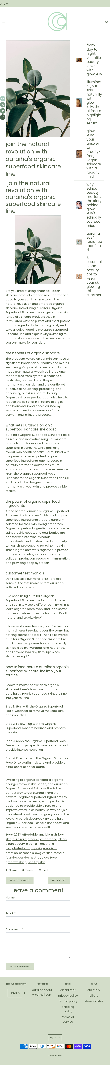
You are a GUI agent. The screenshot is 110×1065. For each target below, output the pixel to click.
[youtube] (2, 98)
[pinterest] (2, 111)
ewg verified (44, 853)
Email (11, 913)
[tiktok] (2, 117)
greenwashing (16, 862)
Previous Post (19, 880)
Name (11, 897)
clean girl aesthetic (40, 844)
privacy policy (68, 996)
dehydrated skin (17, 848)
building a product (25, 839)
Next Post (59, 880)
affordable (30, 835)
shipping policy (68, 1009)
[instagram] (2, 104)
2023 (17, 835)
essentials (26, 853)
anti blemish (48, 835)
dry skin (36, 848)
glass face (49, 858)
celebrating (48, 839)
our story (93, 990)
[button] (55, 1037)
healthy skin (36, 862)
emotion (12, 853)
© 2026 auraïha (55, 1055)
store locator (93, 1001)
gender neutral (29, 858)
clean (62, 839)
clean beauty (15, 844)
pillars (93, 996)
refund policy (68, 1001)
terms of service (68, 1019)
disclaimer (67, 990)
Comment (14, 929)
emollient (50, 848)
